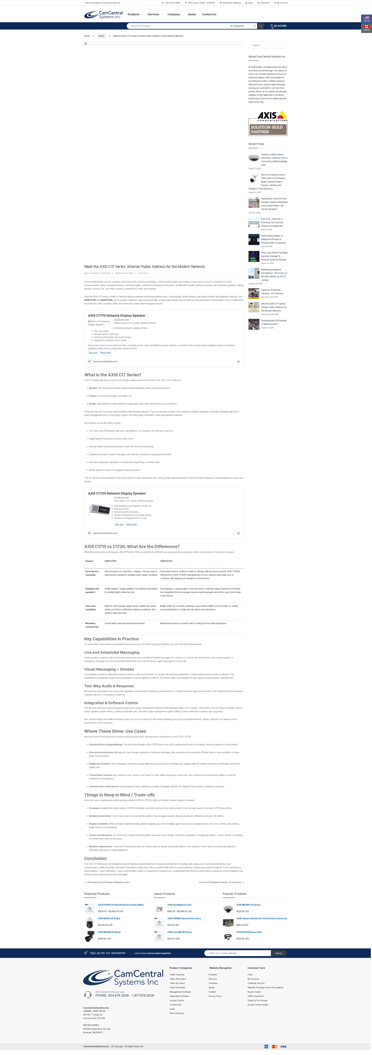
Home (87, 36)
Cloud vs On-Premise (258, 1000)
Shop (250, 3)
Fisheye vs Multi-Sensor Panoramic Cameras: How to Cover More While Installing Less (274, 159)
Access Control (177, 1000)
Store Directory (177, 1013)
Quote (192, 14)
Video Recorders (178, 979)
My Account (282, 3)
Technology (105, 273)
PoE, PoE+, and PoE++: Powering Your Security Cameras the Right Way (272, 222)
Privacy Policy (215, 996)
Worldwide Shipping (231, 3)
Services (153, 14)
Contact (212, 992)
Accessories (175, 1004)
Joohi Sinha (143, 273)
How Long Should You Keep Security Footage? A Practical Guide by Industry (274, 256)
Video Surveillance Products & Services (102, 3)
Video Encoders (177, 983)
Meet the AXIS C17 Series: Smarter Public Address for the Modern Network (273, 307)
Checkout (265, 3)
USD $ (365, 20)
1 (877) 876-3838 (172, 3)
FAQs (250, 974)
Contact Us (209, 14)
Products (134, 14)
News (101, 36)
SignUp (278, 953)
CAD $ (365, 30)
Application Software (179, 996)
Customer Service (256, 983)
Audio (172, 1009)
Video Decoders (177, 987)
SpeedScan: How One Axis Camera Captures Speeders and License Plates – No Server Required (274, 203)
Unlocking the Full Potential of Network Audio (106, 882)
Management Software (180, 992)
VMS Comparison (256, 996)
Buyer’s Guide (254, 992)
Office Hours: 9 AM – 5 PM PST (201, 3)
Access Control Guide (258, 1004)
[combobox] (178, 26)
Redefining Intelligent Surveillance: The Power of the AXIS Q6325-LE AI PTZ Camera (274, 274)
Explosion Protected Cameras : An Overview (221, 882)
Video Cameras (177, 974)
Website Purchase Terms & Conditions (266, 987)
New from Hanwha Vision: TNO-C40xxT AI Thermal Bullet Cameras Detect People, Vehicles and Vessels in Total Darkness (266, 181)
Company (174, 14)
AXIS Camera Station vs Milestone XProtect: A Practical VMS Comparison (273, 239)
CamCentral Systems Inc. (96, 1046)
